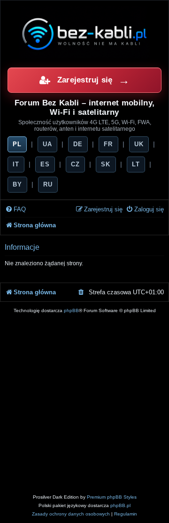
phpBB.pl (120, 505)
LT (136, 164)
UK (139, 144)
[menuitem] (15, 210)
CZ (75, 164)
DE (78, 144)
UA (47, 144)
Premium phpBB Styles (112, 497)
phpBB (71, 310)
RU (48, 184)
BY (17, 184)
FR (108, 144)
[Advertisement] (84, 404)
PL (17, 144)
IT (16, 164)
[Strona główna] (84, 34)
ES (45, 164)
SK (105, 164)
